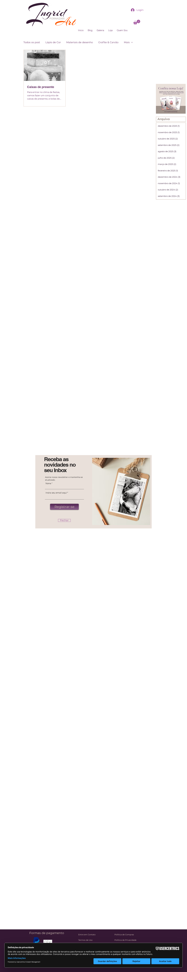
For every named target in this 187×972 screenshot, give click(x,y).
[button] (64, 520)
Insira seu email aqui (56, 493)
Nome (48, 483)
